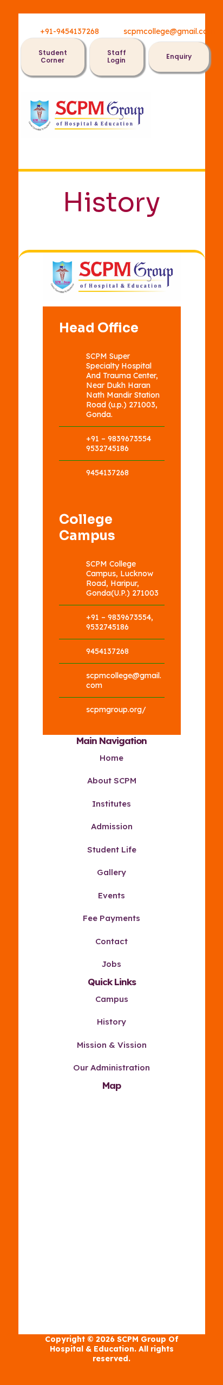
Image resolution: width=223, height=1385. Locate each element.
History (111, 1021)
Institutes (111, 804)
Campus (111, 999)
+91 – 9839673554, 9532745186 (119, 622)
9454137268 (107, 472)
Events (111, 895)
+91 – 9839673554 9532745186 (118, 443)
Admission (112, 826)
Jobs (111, 964)
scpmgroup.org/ (116, 709)
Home (111, 758)
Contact (111, 941)
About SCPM (111, 780)
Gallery (111, 872)
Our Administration (111, 1067)
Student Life (111, 849)
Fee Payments (111, 918)
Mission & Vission (112, 1045)
